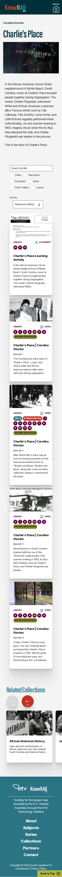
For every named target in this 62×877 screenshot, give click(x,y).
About (31, 821)
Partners (31, 13)
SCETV (19, 787)
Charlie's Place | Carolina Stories (31, 347)
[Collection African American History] (29, 723)
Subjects (31, 827)
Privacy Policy (39, 868)
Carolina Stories (13, 22)
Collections (31, 841)
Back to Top (47, 873)
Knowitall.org (15, 8)
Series (31, 834)
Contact (31, 854)
